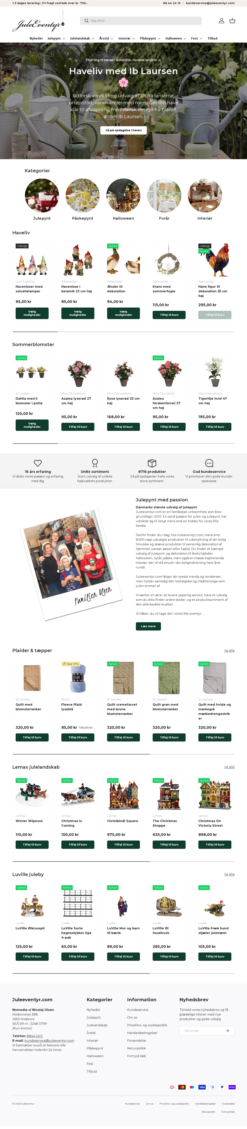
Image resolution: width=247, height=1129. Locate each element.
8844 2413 (35, 1036)
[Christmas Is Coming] (77, 794)
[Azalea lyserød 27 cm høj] (77, 372)
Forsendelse (136, 1040)
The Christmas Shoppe (165, 823)
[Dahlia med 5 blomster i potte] (32, 372)
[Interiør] (205, 195)
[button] (232, 20)
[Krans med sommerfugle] (169, 260)
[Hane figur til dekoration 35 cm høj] (214, 260)
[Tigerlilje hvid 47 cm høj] (214, 372)
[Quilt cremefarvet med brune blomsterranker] (123, 678)
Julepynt (54, 38)
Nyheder (36, 38)
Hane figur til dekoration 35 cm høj (212, 291)
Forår (164, 218)
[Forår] (164, 195)
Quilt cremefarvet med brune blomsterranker (122, 709)
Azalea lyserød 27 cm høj (76, 401)
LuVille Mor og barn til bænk (123, 930)
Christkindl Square (122, 821)
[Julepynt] (42, 195)
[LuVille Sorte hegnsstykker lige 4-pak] (77, 901)
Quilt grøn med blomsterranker (165, 707)
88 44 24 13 (171, 3)
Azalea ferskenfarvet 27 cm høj (166, 403)
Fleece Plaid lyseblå (71, 707)
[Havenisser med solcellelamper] (32, 260)
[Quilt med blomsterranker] (32, 678)
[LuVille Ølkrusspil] (32, 901)
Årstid (104, 38)
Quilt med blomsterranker (28, 707)
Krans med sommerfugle (164, 289)
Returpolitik (136, 1048)
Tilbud (212, 38)
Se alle (229, 650)
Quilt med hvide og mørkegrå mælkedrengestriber (214, 711)
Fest (194, 38)
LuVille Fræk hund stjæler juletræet (213, 930)
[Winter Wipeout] (32, 794)
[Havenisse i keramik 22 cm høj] (77, 260)
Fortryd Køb (136, 1056)
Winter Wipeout (29, 821)
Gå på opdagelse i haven (124, 130)
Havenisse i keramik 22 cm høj (76, 289)
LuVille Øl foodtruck (161, 930)
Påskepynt (148, 38)
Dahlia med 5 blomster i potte (29, 401)
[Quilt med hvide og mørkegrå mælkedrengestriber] (214, 678)
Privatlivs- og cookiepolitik (147, 1025)
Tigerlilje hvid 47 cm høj (212, 401)
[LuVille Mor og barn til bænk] (123, 901)
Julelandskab (80, 38)
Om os (132, 1017)
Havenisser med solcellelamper (29, 289)
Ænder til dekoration (116, 289)
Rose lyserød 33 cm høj (123, 401)
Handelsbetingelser (142, 1033)
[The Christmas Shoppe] (169, 794)
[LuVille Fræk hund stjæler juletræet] (214, 901)
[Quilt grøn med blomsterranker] (169, 678)
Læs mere (148, 626)
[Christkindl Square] (123, 794)
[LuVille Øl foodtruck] (169, 901)
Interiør (124, 38)
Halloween (174, 38)
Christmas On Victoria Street (210, 823)
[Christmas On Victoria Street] (214, 794)
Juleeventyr (27, 1103)
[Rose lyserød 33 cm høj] (123, 372)
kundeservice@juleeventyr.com (210, 3)
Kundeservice (137, 1010)
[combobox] (141, 21)
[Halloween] (123, 195)
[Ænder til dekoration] (123, 260)
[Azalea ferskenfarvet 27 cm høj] (169, 372)
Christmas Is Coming (71, 823)
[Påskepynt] (83, 195)
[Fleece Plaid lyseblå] (77, 678)
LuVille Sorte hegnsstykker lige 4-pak (76, 932)
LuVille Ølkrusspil (30, 928)
